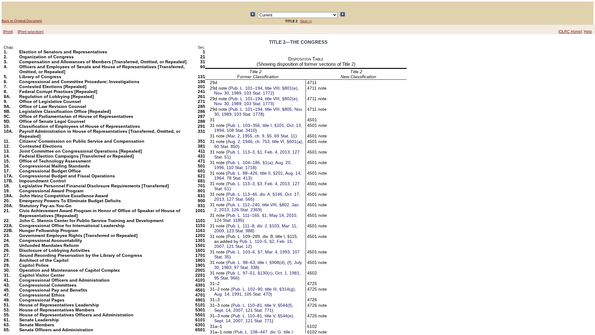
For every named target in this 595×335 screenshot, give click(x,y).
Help (588, 31)
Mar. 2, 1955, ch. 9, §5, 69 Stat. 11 (261, 135)
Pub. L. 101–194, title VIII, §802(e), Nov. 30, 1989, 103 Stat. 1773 (256, 101)
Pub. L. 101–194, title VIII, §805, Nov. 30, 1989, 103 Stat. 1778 (258, 112)
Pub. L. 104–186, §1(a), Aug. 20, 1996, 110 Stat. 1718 (253, 165)
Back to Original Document (22, 21)
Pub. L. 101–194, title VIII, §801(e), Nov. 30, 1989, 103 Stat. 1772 (256, 91)
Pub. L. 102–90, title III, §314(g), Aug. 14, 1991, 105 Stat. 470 (255, 292)
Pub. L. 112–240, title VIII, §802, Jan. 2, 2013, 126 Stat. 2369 (257, 207)
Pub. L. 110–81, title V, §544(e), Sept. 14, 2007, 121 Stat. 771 (254, 318)
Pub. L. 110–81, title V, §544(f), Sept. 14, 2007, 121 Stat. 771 (253, 308)
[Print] (8, 32)
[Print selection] (30, 32)
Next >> (306, 21)
